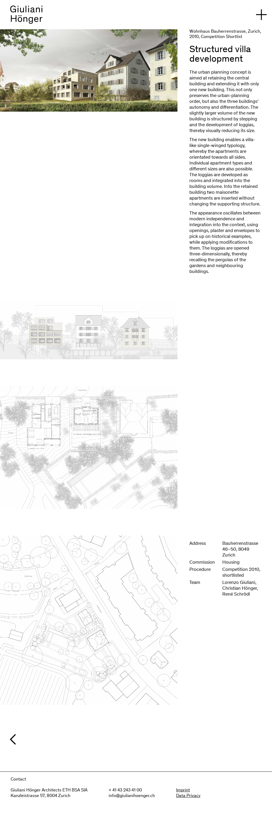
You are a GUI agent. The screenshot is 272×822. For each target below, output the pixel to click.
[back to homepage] (26, 17)
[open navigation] (261, 14)
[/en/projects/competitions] (138, 739)
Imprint (183, 790)
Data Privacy (188, 796)
